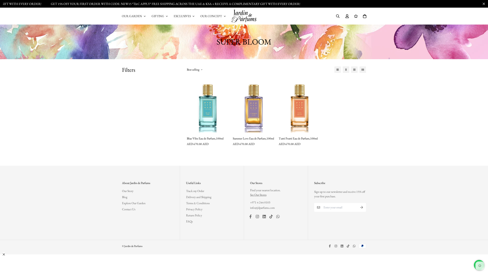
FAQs (189, 221)
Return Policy (194, 215)
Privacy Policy (194, 209)
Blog (124, 197)
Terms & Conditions (198, 203)
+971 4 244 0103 (260, 202)
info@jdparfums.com (262, 208)
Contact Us (128, 209)
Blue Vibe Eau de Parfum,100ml (205, 138)
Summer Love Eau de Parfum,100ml (253, 138)
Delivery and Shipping (198, 197)
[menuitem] (134, 16)
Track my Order (195, 191)
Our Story (127, 191)
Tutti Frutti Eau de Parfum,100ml (298, 138)
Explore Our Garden (133, 203)
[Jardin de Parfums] (244, 16)
